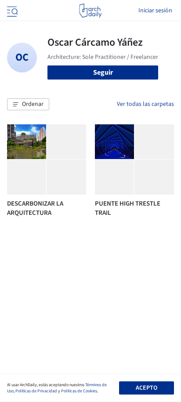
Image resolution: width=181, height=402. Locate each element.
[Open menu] (11, 10)
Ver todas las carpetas (145, 104)
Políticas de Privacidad (36, 391)
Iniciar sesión (155, 10)
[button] (28, 104)
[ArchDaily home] (90, 11)
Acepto (146, 388)
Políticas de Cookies (79, 391)
